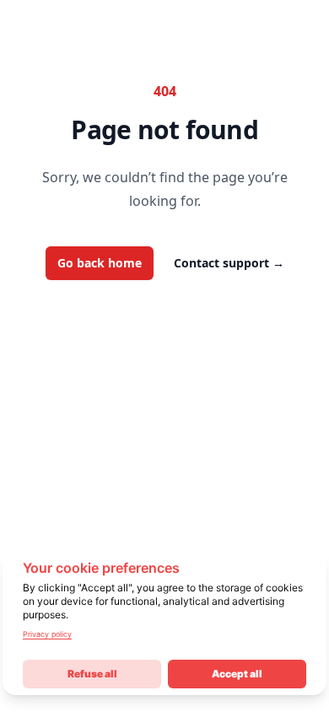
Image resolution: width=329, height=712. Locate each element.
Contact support (229, 263)
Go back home (99, 263)
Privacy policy (47, 634)
